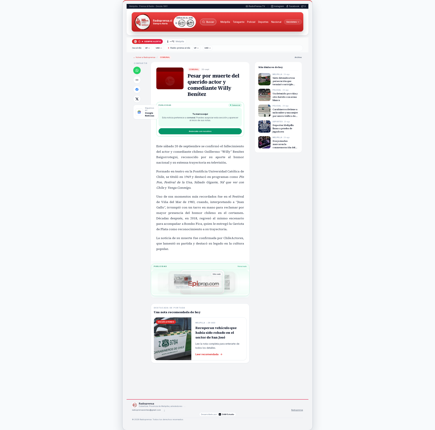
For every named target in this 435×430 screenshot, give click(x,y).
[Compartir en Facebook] (137, 89)
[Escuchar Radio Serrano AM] (190, 23)
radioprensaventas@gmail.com (146, 410)
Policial (251, 21)
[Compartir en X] (137, 99)
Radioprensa (297, 410)
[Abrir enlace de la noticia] (137, 80)
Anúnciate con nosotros (200, 131)
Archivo (298, 57)
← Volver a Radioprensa (144, 57)
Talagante (239, 21)
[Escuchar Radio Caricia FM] (182, 23)
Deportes (263, 21)
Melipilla (225, 21)
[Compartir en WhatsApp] (137, 70)
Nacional (276, 21)
